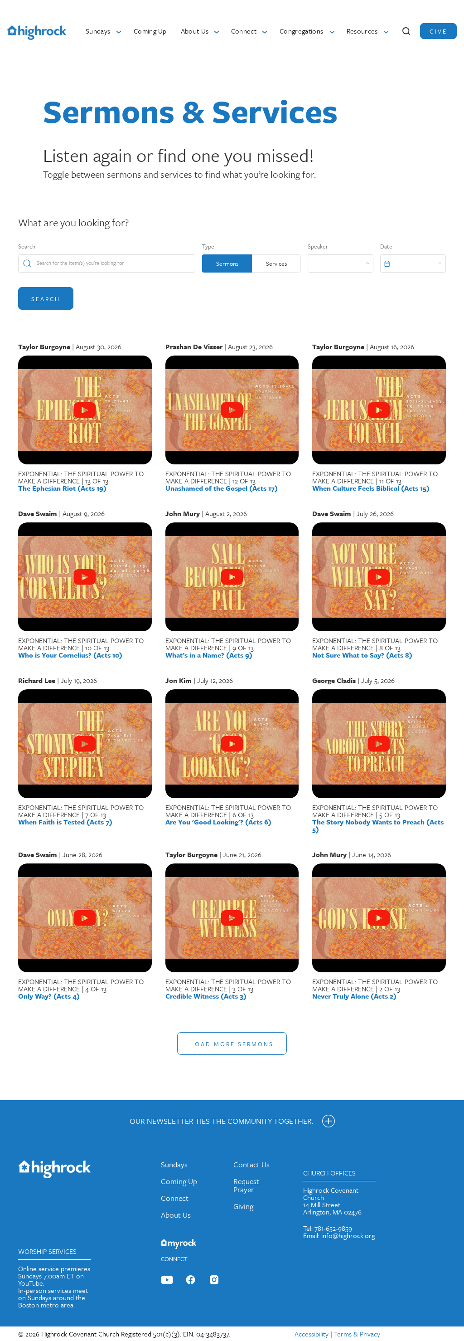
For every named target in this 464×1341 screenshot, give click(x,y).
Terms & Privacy (357, 1334)
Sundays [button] (98, 31)
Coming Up (150, 31)
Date (386, 246)
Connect (174, 1198)
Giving (243, 1206)
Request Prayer (246, 1185)
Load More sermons (232, 1043)
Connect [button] (243, 31)
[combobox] (340, 263)
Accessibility (312, 1334)
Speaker (318, 246)
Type (208, 246)
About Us (176, 1214)
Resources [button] (362, 31)
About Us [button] (195, 31)
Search (26, 246)
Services (276, 263)
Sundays (174, 1164)
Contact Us (251, 1164)
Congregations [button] (301, 31)
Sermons (227, 263)
